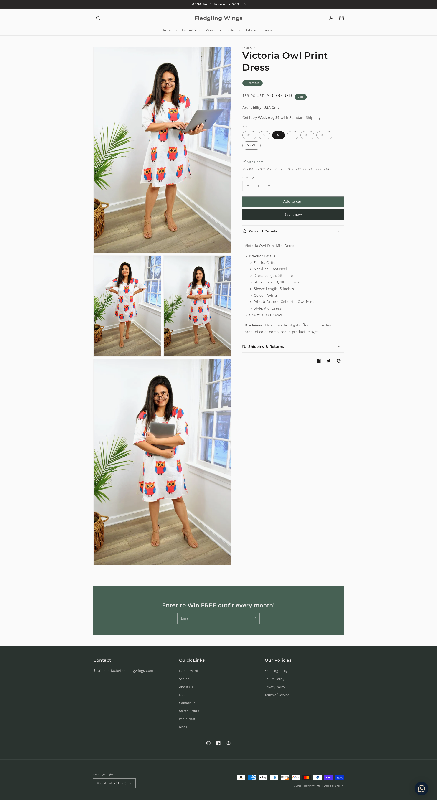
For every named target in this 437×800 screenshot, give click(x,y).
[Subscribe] (254, 618)
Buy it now (293, 214)
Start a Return (189, 711)
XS (249, 135)
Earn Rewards (189, 671)
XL (307, 135)
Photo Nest (187, 719)
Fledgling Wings (311, 786)
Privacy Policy (275, 687)
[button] (98, 18)
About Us (186, 687)
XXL (324, 135)
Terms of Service (277, 695)
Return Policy (274, 679)
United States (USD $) (111, 783)
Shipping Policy (276, 671)
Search (184, 679)
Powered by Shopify (332, 786)
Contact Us (187, 703)
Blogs (183, 727)
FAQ (182, 695)
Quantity (248, 176)
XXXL (251, 145)
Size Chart (254, 162)
